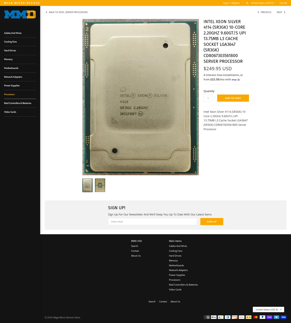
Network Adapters (13, 76)
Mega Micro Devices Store (66, 317)
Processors (9, 94)
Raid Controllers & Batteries (17, 103)
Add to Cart (233, 98)
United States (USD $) (262, 3)
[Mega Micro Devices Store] (20, 16)
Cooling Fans (10, 41)
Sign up (212, 221)
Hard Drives (10, 50)
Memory (8, 59)
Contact (135, 250)
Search (134, 245)
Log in (226, 2)
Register (236, 2)
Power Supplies (12, 85)
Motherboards (11, 68)
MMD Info (136, 241)
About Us (136, 255)
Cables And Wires (13, 33)
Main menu (175, 241)
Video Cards (10, 111)
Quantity (209, 91)
